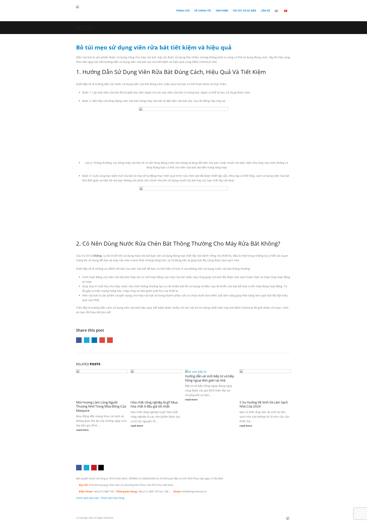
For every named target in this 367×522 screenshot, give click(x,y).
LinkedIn (94, 340)
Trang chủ (183, 10)
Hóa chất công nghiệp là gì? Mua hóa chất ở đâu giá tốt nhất (154, 404)
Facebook (79, 340)
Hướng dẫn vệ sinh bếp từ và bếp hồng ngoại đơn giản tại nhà (209, 378)
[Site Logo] (91, 10)
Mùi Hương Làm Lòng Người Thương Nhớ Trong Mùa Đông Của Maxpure (101, 406)
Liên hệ (265, 10)
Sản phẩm (222, 10)
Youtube (94, 467)
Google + (102, 340)
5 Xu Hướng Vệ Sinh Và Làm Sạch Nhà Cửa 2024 (264, 404)
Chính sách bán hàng (112, 498)
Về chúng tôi (202, 10)
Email (110, 340)
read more (82, 430)
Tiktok (101, 467)
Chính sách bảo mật (87, 498)
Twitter (86, 340)
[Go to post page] (197, 371)
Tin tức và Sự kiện (244, 10)
